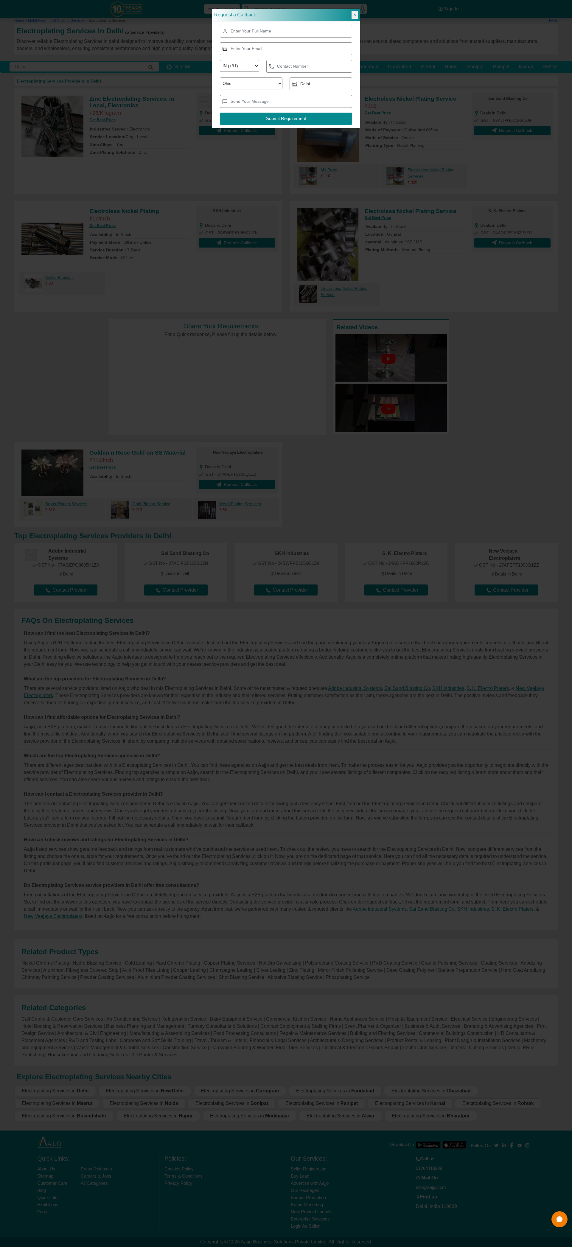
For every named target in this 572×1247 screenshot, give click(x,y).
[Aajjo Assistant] (559, 1219)
